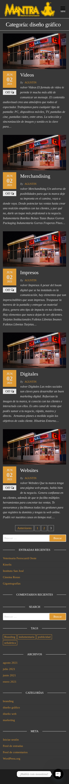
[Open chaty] (58, 774)
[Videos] (34, 51)
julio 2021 (9, 669)
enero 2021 (9, 681)
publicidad (44, 636)
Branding (9, 636)
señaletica (10, 642)
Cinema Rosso (11, 577)
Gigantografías (12, 583)
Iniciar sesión (11, 739)
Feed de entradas (13, 745)
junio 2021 (9, 675)
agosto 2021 (10, 662)
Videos (27, 75)
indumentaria (26, 636)
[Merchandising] (34, 152)
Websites (29, 470)
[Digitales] (34, 350)
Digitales (29, 374)
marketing (9, 720)
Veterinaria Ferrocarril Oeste (19, 558)
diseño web (9, 713)
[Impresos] (34, 248)
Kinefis (7, 564)
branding (8, 701)
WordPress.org (11, 758)
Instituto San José (13, 570)
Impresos (29, 272)
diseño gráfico (11, 707)
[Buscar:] (34, 538)
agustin (30, 82)
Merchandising (35, 176)
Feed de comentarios (15, 752)
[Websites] (34, 446)
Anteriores (24, 528)
